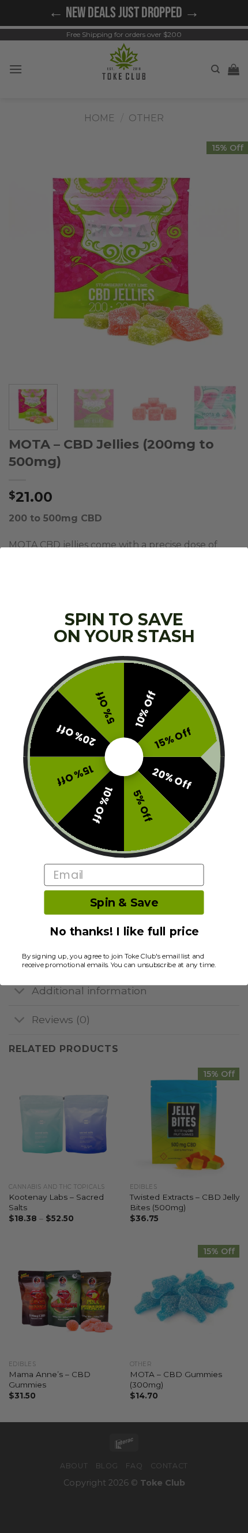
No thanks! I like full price (124, 932)
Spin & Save (124, 902)
